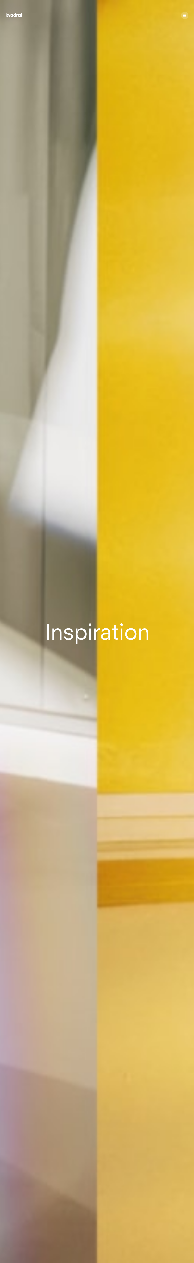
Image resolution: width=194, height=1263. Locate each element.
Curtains (77, 1257)
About (102, 1257)
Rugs (91, 1257)
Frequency (13, 1257)
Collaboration (59, 1257)
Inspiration (40, 1257)
